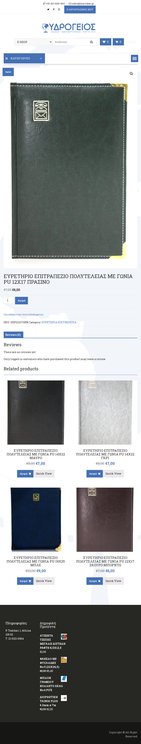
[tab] (13, 335)
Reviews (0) (13, 335)
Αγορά (21, 300)
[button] (134, 58)
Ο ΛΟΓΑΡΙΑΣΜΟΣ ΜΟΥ (80, 9)
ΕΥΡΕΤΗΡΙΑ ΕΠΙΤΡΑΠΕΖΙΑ (58, 322)
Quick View (44, 473)
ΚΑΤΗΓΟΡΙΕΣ (20, 58)
